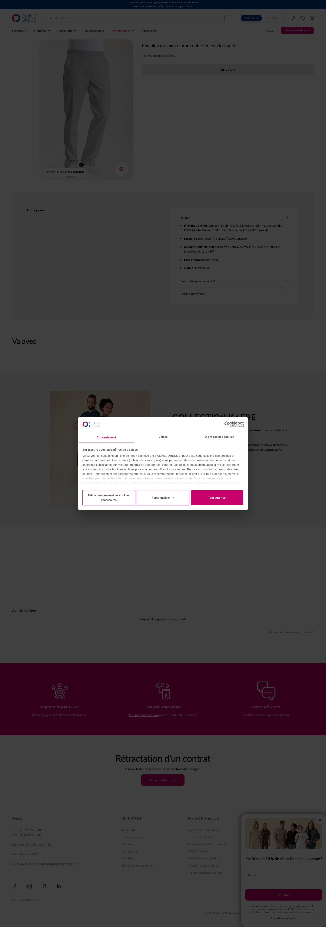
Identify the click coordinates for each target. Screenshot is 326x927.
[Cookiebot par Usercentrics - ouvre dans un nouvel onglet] (227, 424)
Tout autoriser (217, 497)
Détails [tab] (163, 436)
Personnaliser (161, 497)
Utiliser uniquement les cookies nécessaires (108, 497)
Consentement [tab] (106, 437)
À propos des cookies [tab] (219, 436)
